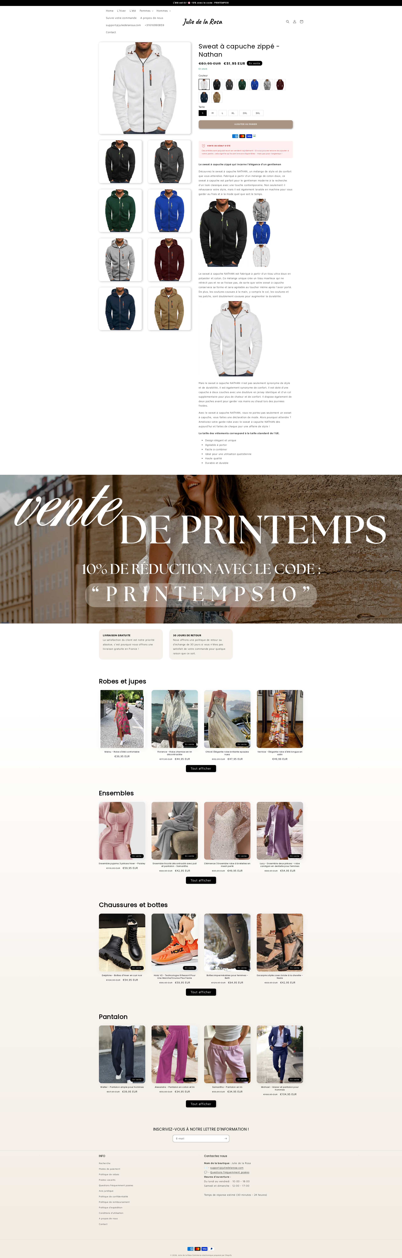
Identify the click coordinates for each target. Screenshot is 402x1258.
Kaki (216, 97)
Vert (242, 84)
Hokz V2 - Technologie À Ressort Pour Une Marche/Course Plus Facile (175, 977)
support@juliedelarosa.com (226, 1167)
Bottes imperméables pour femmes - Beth (227, 977)
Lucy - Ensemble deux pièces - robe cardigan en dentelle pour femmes (280, 865)
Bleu (254, 84)
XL (233, 113)
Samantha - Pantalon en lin (227, 1087)
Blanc (204, 84)
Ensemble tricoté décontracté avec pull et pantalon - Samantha (175, 865)
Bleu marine (204, 97)
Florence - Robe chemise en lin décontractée (175, 753)
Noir (216, 84)
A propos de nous (108, 1218)
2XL (245, 113)
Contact (103, 1224)
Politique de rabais (109, 1174)
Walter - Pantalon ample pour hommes (122, 1087)
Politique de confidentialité (113, 1196)
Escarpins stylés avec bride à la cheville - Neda (280, 977)
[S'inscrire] (225, 1138)
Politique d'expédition (110, 1207)
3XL (258, 113)
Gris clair (267, 84)
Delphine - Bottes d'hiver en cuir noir (122, 975)
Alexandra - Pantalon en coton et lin (175, 1087)
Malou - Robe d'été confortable (122, 752)
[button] (146, 10)
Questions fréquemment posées (116, 1185)
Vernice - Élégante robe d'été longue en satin (280, 753)
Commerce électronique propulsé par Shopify (212, 1255)
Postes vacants (107, 1179)
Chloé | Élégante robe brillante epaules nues (227, 753)
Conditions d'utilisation (111, 1213)
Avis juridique (106, 1190)
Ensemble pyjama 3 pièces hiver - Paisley (122, 863)
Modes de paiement (109, 1168)
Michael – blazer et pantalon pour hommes (280, 1088)
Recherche (104, 1163)
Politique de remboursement (114, 1202)
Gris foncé (229, 84)
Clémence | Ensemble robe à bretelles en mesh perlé (227, 865)
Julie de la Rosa (185, 1255)
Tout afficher (201, 768)
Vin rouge (280, 84)
